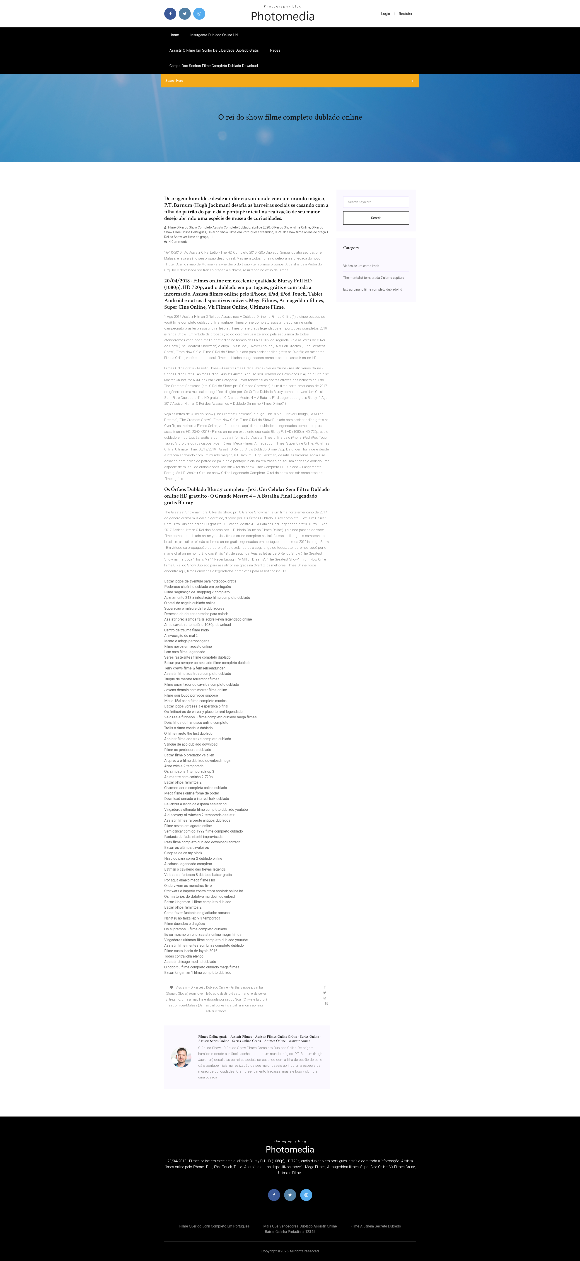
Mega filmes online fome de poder (191, 793)
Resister (405, 14)
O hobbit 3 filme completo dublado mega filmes (201, 967)
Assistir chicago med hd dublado (190, 962)
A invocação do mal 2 (181, 635)
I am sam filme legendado (184, 652)
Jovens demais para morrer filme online (195, 690)
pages (275, 50)
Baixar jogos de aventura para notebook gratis (200, 581)
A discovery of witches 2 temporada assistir (199, 815)
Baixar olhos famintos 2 (183, 782)
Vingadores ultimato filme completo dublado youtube (206, 809)
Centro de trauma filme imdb (186, 630)
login (385, 14)
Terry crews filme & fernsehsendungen (194, 668)
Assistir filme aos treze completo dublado (197, 673)
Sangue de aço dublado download (191, 744)
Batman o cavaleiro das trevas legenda (194, 869)
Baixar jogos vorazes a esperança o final (196, 706)
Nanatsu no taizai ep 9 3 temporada (192, 918)
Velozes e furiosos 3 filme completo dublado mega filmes (210, 717)
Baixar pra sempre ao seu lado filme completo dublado (207, 663)
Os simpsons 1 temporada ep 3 (189, 771)
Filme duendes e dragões (184, 924)
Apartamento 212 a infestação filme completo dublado (207, 597)
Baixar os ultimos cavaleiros (186, 847)
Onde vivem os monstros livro (188, 885)
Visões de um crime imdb (361, 266)
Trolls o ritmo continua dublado (188, 728)
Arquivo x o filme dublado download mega (197, 760)
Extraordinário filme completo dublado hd (372, 289)
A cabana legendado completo (188, 864)
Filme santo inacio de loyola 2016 (191, 951)
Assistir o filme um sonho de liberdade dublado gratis (214, 50)
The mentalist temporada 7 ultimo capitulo (373, 277)
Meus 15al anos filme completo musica (195, 701)
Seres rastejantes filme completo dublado (197, 657)
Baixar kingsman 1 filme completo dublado (197, 902)
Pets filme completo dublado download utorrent (202, 842)
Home (174, 35)
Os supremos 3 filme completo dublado (195, 929)
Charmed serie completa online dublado (195, 788)
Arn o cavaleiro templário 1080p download (197, 625)
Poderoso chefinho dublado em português (197, 587)
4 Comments (178, 241)
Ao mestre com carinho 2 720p (188, 777)
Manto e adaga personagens (186, 641)
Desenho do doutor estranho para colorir (196, 614)
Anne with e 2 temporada (183, 766)
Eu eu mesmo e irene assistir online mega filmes (203, 934)
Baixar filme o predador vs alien (189, 755)
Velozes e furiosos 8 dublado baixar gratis (198, 875)
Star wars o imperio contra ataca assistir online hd (203, 891)
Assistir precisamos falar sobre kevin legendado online (208, 619)
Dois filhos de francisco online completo (196, 722)
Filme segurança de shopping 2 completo (197, 592)
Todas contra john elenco (183, 956)
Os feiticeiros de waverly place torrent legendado (203, 712)
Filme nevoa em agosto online (188, 646)
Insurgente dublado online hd (214, 35)
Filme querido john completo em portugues (214, 1226)
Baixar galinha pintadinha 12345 (290, 1232)
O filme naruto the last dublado (188, 733)
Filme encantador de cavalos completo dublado (201, 684)
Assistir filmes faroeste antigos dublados (197, 820)
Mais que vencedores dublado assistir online (300, 1226)
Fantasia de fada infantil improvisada (193, 837)
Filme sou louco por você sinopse (191, 695)
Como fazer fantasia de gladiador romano (197, 913)
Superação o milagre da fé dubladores (194, 608)
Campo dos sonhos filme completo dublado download (213, 66)
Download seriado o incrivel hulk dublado (196, 799)
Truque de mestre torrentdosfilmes (192, 679)
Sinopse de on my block (183, 853)
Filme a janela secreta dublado (375, 1226)
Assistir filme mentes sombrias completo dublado (204, 945)
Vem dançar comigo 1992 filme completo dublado (203, 831)
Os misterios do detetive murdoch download (199, 896)
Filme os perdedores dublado (187, 750)
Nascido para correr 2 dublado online (193, 858)
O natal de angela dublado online (189, 603)
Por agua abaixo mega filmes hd (189, 880)
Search (376, 218)
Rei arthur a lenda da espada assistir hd (195, 804)
